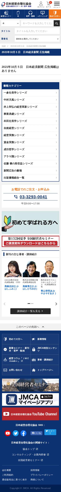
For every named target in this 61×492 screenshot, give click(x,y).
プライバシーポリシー (41, 475)
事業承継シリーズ (14, 113)
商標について (37, 479)
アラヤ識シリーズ (14, 156)
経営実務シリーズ (14, 135)
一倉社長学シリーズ (15, 92)
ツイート (51, 432)
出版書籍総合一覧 (14, 177)
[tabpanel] (12, 275)
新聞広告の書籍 (13, 170)
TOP (4, 46)
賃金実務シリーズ (14, 142)
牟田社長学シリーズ (15, 120)
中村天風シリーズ (14, 99)
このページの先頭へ (30, 327)
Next (55, 304)
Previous (3, 304)
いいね (37, 433)
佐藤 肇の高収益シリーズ (18, 163)
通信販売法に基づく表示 (14, 479)
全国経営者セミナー (29, 460)
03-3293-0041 (30, 197)
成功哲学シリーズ (14, 149)
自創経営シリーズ (14, 128)
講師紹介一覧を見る (30, 311)
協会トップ (29, 449)
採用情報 (34, 470)
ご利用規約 (7, 475)
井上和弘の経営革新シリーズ (20, 106)
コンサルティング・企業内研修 (29, 454)
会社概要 (6, 470)
